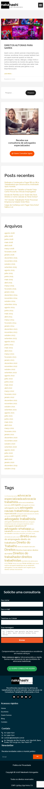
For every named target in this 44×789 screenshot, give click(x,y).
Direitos (10, 549)
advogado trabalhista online (25, 524)
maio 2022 (8, 385)
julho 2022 (8, 379)
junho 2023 (8, 345)
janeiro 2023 (9, 360)
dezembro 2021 (10, 400)
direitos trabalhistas (18, 558)
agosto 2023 (9, 342)
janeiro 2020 (9, 462)
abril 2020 (8, 459)
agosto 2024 (9, 307)
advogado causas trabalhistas (18, 509)
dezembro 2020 (10, 438)
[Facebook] (14, 697)
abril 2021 (8, 425)
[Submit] (37, 756)
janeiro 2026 (9, 255)
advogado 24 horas (27, 505)
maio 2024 (8, 314)
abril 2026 (8, 245)
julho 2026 (8, 236)
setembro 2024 (10, 304)
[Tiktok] (30, 697)
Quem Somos (6, 715)
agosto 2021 (9, 413)
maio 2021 (8, 422)
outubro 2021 (9, 407)
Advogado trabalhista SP (15, 526)
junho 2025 (8, 276)
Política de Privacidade (22, 765)
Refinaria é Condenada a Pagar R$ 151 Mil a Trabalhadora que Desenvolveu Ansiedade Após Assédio (21, 184)
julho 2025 (8, 273)
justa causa (35, 563)
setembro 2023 (10, 338)
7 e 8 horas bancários (10, 496)
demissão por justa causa (11, 537)
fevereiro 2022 (10, 394)
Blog (3, 719)
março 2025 (9, 286)
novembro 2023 (10, 332)
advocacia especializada (17, 497)
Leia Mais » (8, 73)
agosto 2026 (9, 233)
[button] (40, 5)
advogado (16, 505)
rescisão (15, 567)
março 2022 (9, 391)
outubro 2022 (9, 369)
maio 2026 (8, 242)
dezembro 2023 (10, 329)
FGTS (6, 563)
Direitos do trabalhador (16, 555)
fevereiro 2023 (10, 357)
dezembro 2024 (10, 295)
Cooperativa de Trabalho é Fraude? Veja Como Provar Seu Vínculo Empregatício (20, 191)
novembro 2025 (10, 261)
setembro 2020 (10, 447)
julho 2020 (8, 453)
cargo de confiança (26, 531)
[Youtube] (26, 697)
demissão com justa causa (27, 533)
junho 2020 (8, 456)
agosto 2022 (9, 376)
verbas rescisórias (16, 569)
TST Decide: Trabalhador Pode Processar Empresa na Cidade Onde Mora (21, 201)
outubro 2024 (9, 301)
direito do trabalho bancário (26, 546)
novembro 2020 (10, 441)
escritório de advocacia (30, 561)
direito (24, 536)
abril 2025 (8, 283)
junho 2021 (8, 419)
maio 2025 (8, 280)
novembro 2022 (10, 366)
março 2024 (9, 320)
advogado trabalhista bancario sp (16, 522)
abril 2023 (8, 351)
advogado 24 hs (11, 508)
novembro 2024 (10, 298)
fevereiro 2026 (10, 252)
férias (10, 563)
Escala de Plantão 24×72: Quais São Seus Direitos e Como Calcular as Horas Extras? (21, 196)
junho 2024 (8, 311)
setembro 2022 (10, 373)
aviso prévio (16, 531)
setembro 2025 (10, 267)
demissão (16, 533)
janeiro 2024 (9, 326)
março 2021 (9, 428)
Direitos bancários (24, 550)
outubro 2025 (9, 264)
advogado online (19, 516)
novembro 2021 (10, 404)
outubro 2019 (9, 469)
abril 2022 (8, 388)
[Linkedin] (22, 697)
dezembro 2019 (10, 465)
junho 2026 (8, 239)
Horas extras (27, 563)
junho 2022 (8, 382)
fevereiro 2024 (10, 323)
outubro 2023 (9, 335)
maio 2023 (8, 348)
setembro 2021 (10, 410)
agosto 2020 (9, 450)
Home (3, 708)
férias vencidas (17, 563)
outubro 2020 (9, 444)
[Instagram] (18, 697)
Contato (4, 722)
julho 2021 (8, 416)
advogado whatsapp (17, 528)
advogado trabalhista (20, 519)
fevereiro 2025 (10, 289)
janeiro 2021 (9, 435)
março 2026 (9, 249)
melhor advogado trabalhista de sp (15, 565)
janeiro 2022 (9, 397)
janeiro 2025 (9, 292)
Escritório (4, 712)
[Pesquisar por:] (15, 93)
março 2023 (9, 354)
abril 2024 (8, 317)
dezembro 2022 (10, 363)
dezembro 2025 (10, 258)
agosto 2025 (9, 270)
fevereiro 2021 (10, 431)
